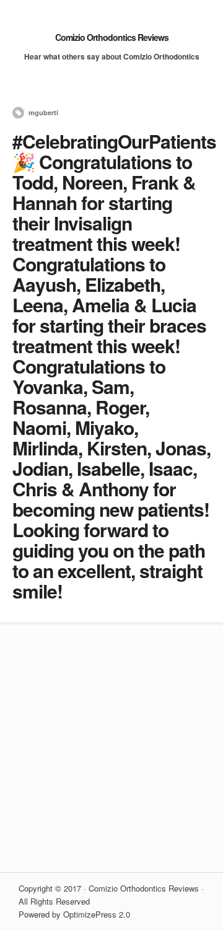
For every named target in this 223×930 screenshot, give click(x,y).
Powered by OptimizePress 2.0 (74, 914)
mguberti (43, 112)
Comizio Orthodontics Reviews (111, 37)
